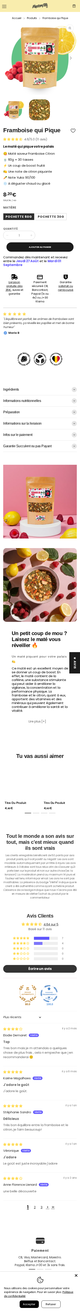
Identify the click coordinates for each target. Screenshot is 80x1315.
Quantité (10, 229)
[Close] (76, 1275)
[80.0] (27, 993)
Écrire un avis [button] (40, 968)
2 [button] (35, 1207)
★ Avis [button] (75, 663)
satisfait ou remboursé (65, 288)
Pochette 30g (51, 217)
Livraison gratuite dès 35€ (14, 286)
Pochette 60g (19, 217)
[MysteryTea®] (40, 6)
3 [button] (41, 1207)
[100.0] (49, 993)
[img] (12, 1029)
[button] (36, 84)
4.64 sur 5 (51, 924)
